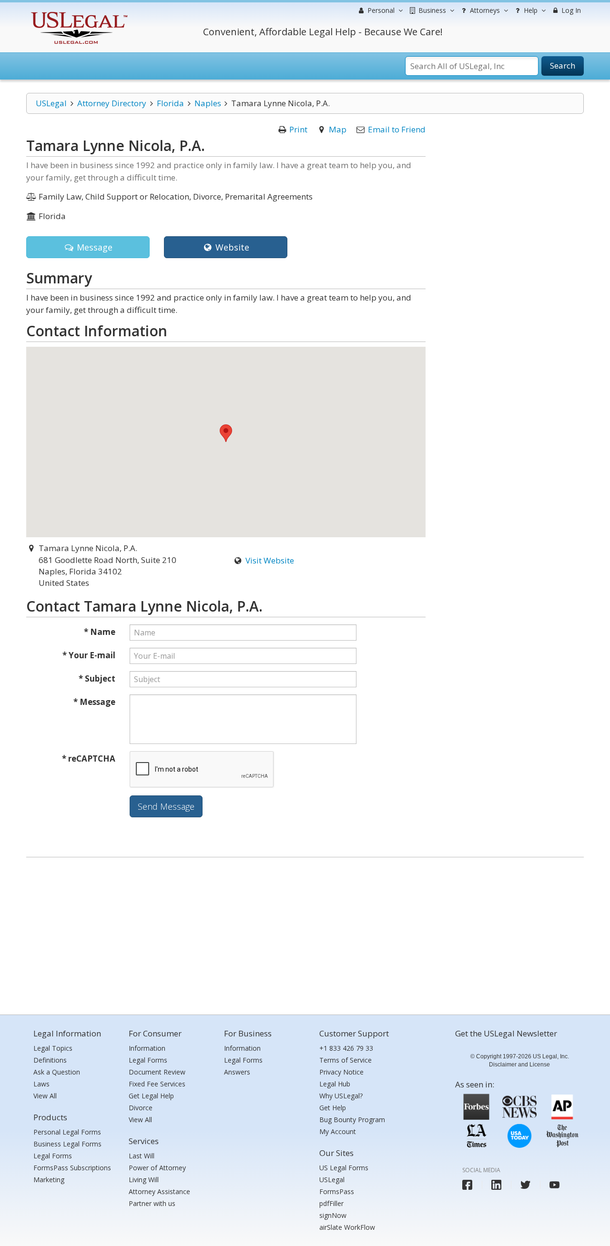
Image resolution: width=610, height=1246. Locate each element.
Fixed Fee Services (157, 1083)
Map (337, 129)
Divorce (140, 1107)
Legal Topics (52, 1048)
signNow (332, 1215)
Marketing (48, 1179)
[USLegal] (78, 13)
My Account (337, 1131)
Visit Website (269, 560)
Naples (207, 103)
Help (530, 10)
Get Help (332, 1107)
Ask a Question (56, 1071)
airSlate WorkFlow (347, 1227)
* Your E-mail (88, 655)
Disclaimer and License (519, 1064)
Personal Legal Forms (67, 1131)
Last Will (141, 1155)
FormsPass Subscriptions (72, 1167)
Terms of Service (345, 1060)
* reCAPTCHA (88, 758)
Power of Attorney (157, 1167)
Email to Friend (397, 129)
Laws (41, 1083)
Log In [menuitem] (570, 10)
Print (298, 129)
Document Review (157, 1071)
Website (231, 247)
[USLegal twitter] (525, 1185)
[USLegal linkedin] (496, 1185)
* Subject (97, 678)
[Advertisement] (305, 933)
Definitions (50, 1060)
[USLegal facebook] (467, 1185)
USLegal (51, 103)
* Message (94, 701)
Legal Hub (334, 1083)
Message (93, 247)
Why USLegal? (341, 1095)
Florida (170, 103)
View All (45, 1095)
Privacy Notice (341, 1071)
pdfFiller (331, 1203)
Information (147, 1048)
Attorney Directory (111, 103)
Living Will (144, 1179)
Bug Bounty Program (352, 1119)
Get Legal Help (151, 1095)
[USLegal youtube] (554, 1185)
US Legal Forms (343, 1167)
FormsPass (336, 1191)
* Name (99, 631)
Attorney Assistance (159, 1191)
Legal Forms (52, 1155)
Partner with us (152, 1203)
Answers (237, 1071)
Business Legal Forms (67, 1143)
